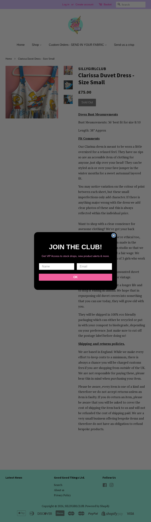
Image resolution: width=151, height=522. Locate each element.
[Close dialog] (113, 235)
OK (75, 277)
